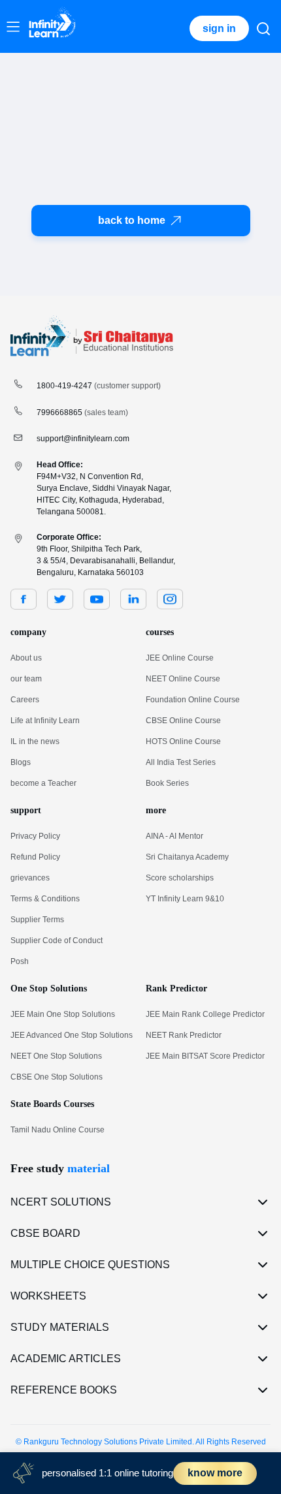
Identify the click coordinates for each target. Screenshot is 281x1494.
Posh (19, 961)
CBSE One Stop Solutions (56, 1077)
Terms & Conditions (45, 898)
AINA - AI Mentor (174, 836)
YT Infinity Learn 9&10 (185, 898)
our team (26, 678)
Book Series (167, 783)
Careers (24, 699)
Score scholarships (180, 877)
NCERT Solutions (60, 1201)
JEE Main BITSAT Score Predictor (205, 1056)
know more (215, 1472)
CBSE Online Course (183, 720)
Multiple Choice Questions (90, 1264)
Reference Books (63, 1389)
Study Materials (59, 1327)
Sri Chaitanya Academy (187, 857)
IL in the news (34, 741)
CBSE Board (45, 1233)
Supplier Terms (37, 919)
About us (26, 657)
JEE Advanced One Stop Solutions (71, 1035)
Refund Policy (35, 857)
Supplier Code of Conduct (56, 940)
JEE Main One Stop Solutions (62, 1014)
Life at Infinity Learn (45, 720)
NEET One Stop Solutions (56, 1056)
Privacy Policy (35, 836)
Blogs (20, 762)
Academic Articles (65, 1358)
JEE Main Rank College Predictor (205, 1014)
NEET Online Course (183, 678)
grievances (30, 877)
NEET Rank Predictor (184, 1035)
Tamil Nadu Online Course (57, 1129)
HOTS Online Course (183, 741)
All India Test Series (181, 762)
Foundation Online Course (193, 699)
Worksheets (48, 1295)
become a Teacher (43, 783)
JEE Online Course (180, 657)
